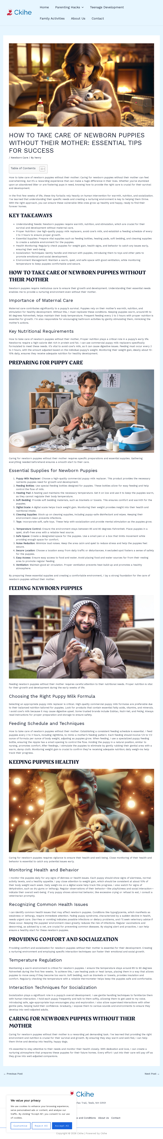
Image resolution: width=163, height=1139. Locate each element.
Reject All (41, 1125)
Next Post (152, 1073)
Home (44, 7)
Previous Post (13, 1073)
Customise (21, 1125)
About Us (78, 18)
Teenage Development (107, 7)
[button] (82, 7)
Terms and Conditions (83, 1117)
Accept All (62, 1125)
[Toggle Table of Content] (40, 169)
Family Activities (52, 18)
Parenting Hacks (67, 7)
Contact (98, 18)
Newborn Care (19, 157)
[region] (41, 1114)
